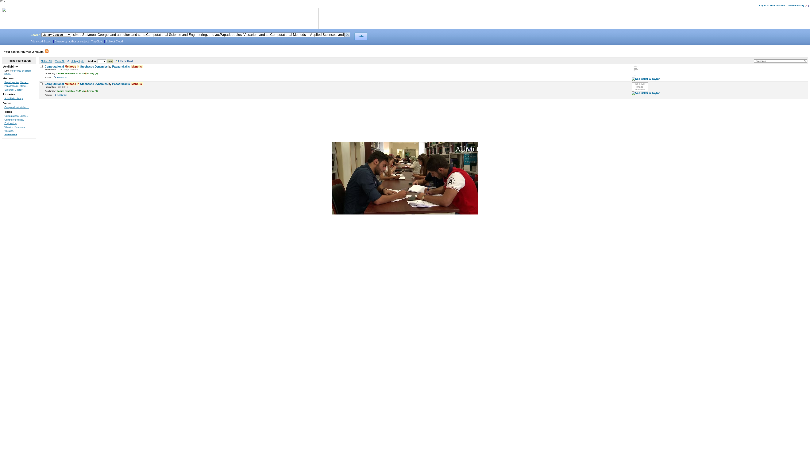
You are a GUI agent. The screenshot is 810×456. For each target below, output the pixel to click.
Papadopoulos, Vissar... (16, 82)
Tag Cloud (97, 41)
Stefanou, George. (13, 89)
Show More (10, 134)
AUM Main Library (13, 98)
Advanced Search (41, 41)
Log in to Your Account (772, 5)
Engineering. (10, 123)
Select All (46, 61)
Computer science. (14, 119)
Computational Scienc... (16, 116)
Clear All (60, 61)
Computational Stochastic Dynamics (76, 66)
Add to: (92, 61)
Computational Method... (16, 107)
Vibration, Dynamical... (15, 127)
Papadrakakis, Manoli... (16, 86)
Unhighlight (77, 61)
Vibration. (9, 131)
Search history (796, 5)
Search (35, 35)
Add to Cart (62, 77)
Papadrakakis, (127, 66)
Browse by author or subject (72, 41)
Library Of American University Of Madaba (14, 35)
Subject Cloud (114, 41)
